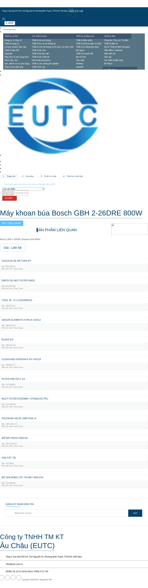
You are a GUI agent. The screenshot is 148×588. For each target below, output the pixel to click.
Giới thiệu (9, 165)
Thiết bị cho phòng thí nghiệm (45, 64)
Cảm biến (80, 60)
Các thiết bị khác (39, 36)
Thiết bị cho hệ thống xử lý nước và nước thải (52, 47)
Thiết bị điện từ (111, 44)
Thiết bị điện (110, 36)
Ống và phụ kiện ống (14, 67)
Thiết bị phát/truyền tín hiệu (88, 44)
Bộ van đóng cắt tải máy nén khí (22, 477)
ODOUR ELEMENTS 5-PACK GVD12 (21, 320)
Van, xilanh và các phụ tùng (17, 64)
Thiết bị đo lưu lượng (41, 40)
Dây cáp (108, 57)
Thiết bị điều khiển (84, 40)
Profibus (79, 64)
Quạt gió (8, 54)
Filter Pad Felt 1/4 (13, 379)
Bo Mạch (108, 64)
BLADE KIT (8, 339)
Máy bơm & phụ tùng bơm (17, 57)
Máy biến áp (109, 54)
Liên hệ (7, 172)
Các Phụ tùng (110, 69)
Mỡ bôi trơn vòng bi (15, 438)
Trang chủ (9, 28)
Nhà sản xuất (11, 161)
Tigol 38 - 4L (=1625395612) (17, 300)
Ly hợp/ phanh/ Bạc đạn (15, 47)
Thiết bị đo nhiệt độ (40, 57)
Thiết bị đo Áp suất (40, 54)
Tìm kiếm (8, 198)
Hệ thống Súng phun (41, 60)
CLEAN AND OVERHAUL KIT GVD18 (21, 359)
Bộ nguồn (80, 50)
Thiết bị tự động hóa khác (87, 47)
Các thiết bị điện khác (113, 60)
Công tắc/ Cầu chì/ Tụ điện (116, 40)
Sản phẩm (9, 31)
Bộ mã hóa (81, 57)
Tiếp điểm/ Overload (113, 50)
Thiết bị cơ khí (11, 36)
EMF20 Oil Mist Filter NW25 (18, 280)
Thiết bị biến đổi (12, 50)
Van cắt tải (9, 458)
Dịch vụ (7, 71)
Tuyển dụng (10, 168)
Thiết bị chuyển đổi (84, 54)
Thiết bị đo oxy (38, 67)
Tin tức (7, 75)
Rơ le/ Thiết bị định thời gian (117, 47)
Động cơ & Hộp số (13, 40)
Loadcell (79, 67)
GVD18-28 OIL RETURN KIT (16, 261)
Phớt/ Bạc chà (11, 60)
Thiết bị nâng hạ (12, 44)
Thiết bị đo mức (39, 50)
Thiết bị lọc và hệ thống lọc (44, 44)
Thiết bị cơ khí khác (75, 176)
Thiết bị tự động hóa (85, 36)
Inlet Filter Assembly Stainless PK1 (25, 398)
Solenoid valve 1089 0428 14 (19, 418)
